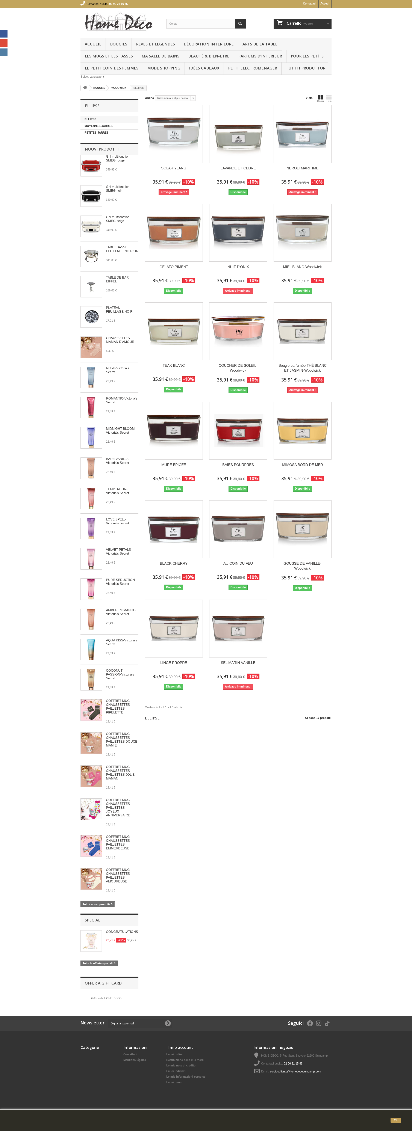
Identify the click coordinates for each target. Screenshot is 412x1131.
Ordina (149, 98)
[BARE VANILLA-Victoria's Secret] (91, 468)
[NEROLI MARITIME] (302, 134)
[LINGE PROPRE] (174, 628)
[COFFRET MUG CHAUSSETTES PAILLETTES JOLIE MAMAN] (91, 776)
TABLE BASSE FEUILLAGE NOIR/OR (122, 249)
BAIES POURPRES (238, 465)
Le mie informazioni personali (186, 1076)
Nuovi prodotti (102, 149)
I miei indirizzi (176, 1071)
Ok (396, 1120)
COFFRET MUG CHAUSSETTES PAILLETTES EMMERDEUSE (118, 842)
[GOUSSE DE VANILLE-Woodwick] (302, 529)
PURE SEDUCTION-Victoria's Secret (121, 581)
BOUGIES (118, 44)
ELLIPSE (91, 119)
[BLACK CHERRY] (174, 529)
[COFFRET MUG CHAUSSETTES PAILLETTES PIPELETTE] (91, 710)
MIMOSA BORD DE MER (302, 465)
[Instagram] (4, 52)
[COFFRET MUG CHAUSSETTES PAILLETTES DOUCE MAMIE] (91, 743)
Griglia (320, 101)
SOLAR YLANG (173, 168)
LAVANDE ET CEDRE (238, 168)
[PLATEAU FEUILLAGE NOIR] (91, 317)
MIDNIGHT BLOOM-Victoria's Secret (121, 430)
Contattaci (309, 3)
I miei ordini (174, 1054)
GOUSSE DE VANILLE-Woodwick (302, 565)
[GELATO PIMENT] (174, 232)
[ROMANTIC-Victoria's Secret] (91, 407)
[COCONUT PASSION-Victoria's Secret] (91, 680)
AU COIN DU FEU (238, 563)
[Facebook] (4, 34)
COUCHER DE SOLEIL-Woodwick (238, 367)
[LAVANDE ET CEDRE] (238, 134)
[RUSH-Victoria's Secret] (91, 377)
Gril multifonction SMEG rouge (117, 158)
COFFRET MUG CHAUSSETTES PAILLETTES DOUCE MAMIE (121, 739)
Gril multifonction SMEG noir (117, 188)
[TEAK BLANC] (174, 331)
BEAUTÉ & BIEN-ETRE (208, 56)
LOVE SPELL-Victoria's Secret (117, 521)
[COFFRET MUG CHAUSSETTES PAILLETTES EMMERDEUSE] (91, 846)
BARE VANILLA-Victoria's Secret (118, 460)
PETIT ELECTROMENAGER (252, 68)
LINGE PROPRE (173, 663)
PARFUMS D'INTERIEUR (260, 56)
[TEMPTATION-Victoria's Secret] (91, 498)
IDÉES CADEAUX (204, 68)
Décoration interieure (209, 44)
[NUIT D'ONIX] (238, 232)
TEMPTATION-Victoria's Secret (117, 491)
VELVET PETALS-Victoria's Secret (119, 551)
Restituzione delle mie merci (185, 1060)
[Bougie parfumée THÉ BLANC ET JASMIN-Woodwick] (302, 331)
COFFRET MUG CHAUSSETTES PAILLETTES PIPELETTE (118, 706)
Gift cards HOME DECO (106, 998)
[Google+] (4, 43)
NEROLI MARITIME (302, 168)
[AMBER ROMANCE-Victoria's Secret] (91, 619)
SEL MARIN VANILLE (238, 663)
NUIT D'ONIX (238, 267)
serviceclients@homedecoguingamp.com (295, 1071)
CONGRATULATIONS (122, 931)
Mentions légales (134, 1060)
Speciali (93, 920)
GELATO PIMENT (173, 267)
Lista (329, 101)
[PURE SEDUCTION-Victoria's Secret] (91, 589)
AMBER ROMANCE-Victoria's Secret (121, 612)
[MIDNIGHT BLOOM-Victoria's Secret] (91, 438)
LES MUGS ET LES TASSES (109, 56)
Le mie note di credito (180, 1065)
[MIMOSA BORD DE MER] (302, 430)
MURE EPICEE (173, 465)
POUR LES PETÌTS (307, 56)
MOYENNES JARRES (99, 126)
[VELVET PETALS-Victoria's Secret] (91, 559)
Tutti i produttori (306, 68)
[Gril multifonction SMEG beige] (91, 226)
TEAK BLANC (174, 365)
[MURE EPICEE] (174, 430)
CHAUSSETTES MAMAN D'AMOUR (120, 340)
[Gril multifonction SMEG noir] (91, 196)
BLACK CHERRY (174, 563)
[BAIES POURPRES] (238, 430)
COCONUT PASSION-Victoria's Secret (120, 674)
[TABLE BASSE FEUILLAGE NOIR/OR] (91, 256)
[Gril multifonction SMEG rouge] (91, 165)
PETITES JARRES (97, 132)
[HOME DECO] (120, 22)
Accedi (324, 3)
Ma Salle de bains (160, 56)
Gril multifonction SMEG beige (117, 219)
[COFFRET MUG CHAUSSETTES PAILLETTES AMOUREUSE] (91, 879)
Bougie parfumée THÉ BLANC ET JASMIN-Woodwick (303, 367)
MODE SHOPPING (163, 68)
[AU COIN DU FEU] (238, 529)
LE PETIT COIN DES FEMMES (111, 68)
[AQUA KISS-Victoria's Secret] (91, 649)
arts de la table (259, 44)
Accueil (93, 44)
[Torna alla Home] (85, 88)
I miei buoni (174, 1082)
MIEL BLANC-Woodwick (302, 267)
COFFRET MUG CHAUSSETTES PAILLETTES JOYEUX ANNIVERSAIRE (118, 807)
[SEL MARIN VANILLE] (238, 628)
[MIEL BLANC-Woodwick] (302, 232)
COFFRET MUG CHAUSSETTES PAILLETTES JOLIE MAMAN (120, 772)
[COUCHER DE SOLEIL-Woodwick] (238, 331)
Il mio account (179, 1047)
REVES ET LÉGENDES (155, 44)
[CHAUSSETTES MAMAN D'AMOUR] (91, 347)
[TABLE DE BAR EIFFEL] (91, 286)
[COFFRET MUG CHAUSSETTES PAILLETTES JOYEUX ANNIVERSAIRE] (91, 809)
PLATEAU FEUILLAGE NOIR (119, 309)
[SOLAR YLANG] (174, 134)
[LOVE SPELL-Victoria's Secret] (91, 528)
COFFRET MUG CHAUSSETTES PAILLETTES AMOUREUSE (118, 875)
